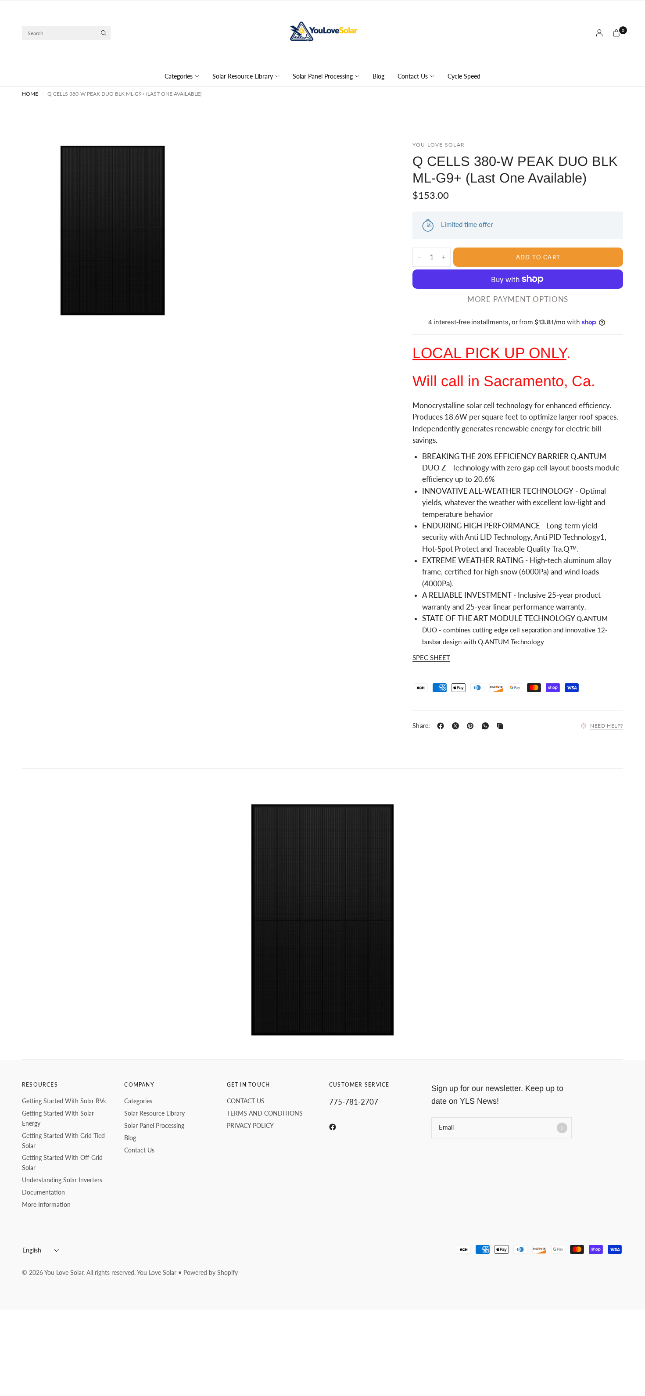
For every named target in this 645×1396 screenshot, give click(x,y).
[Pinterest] (472, 726)
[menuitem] (185, 76)
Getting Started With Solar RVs (64, 1101)
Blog (378, 76)
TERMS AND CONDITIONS (265, 1113)
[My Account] (599, 33)
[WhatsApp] (487, 726)
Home (30, 94)
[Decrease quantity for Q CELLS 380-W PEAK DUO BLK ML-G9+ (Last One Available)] (419, 257)
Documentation (43, 1192)
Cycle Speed (464, 76)
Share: (421, 726)
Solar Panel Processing (323, 76)
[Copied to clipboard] (502, 726)
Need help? (606, 725)
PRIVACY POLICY (250, 1125)
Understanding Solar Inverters (62, 1180)
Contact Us (413, 76)
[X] (457, 726)
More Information (46, 1204)
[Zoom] (185, 159)
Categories (179, 76)
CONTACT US (246, 1101)
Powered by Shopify (210, 1272)
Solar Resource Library (242, 76)
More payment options (518, 299)
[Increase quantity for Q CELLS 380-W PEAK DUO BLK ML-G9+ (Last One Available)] (443, 257)
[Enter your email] (562, 1128)
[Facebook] (442, 726)
